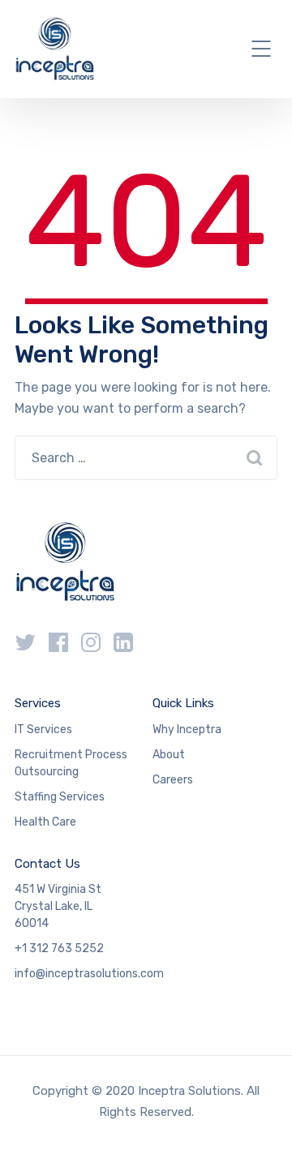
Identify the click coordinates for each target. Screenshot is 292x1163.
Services (38, 703)
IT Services (43, 729)
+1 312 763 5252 (59, 948)
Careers (172, 780)
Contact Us (47, 863)
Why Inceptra (186, 729)
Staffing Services (60, 797)
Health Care (45, 822)
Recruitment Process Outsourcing (71, 763)
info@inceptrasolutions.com (89, 974)
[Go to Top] (259, 1126)
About (168, 755)
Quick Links (183, 703)
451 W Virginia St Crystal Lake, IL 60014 (58, 906)
